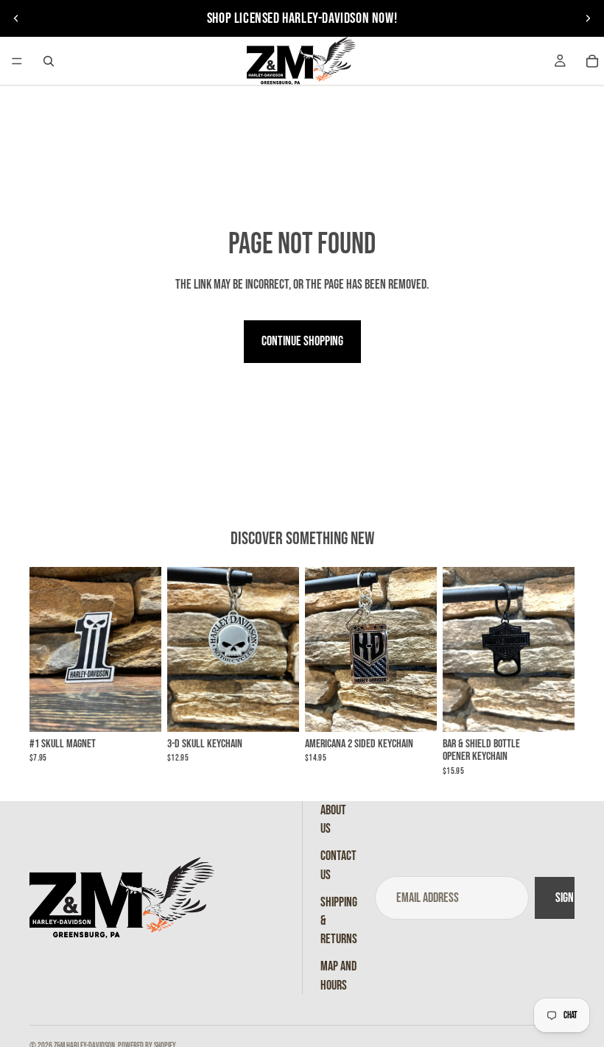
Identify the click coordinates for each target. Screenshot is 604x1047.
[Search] (48, 61)
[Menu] (17, 61)
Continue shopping (302, 341)
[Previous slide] (16, 18)
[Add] (138, 709)
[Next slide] (588, 18)
